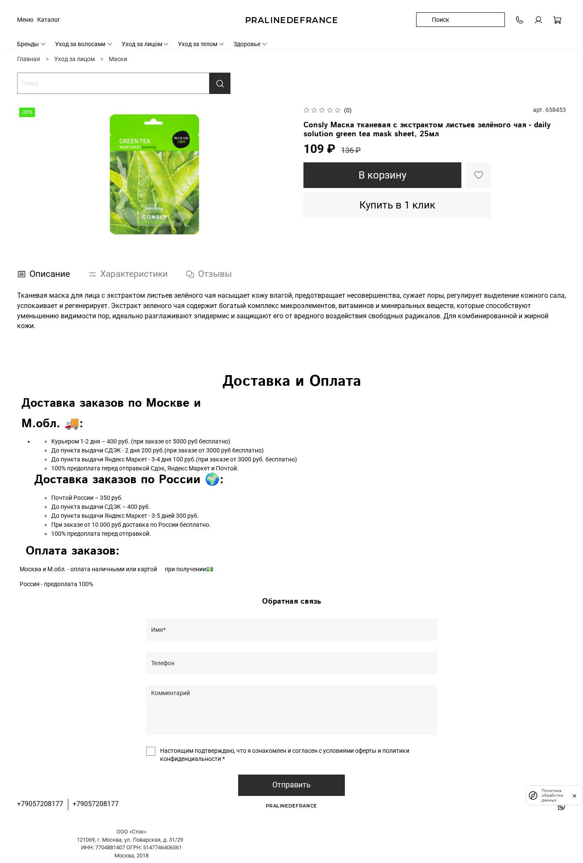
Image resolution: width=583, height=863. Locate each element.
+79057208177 (40, 804)
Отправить (291, 785)
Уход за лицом (142, 44)
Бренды (28, 44)
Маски (118, 59)
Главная (28, 59)
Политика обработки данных (552, 795)
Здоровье (246, 44)
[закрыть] (574, 795)
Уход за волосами (80, 44)
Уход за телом (197, 44)
